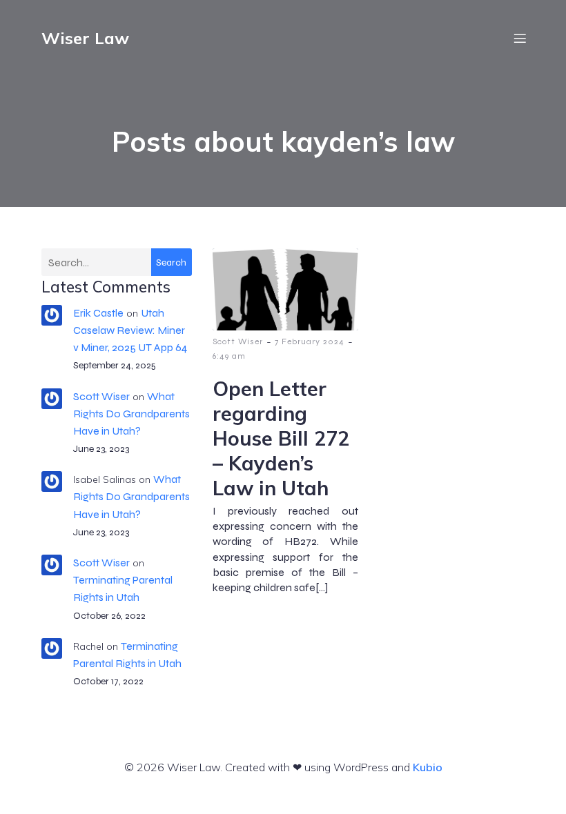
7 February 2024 (309, 341)
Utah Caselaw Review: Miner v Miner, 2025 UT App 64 (130, 330)
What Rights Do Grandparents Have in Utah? (131, 413)
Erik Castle (98, 312)
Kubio (427, 767)
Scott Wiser (101, 396)
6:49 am (229, 356)
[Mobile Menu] (519, 38)
